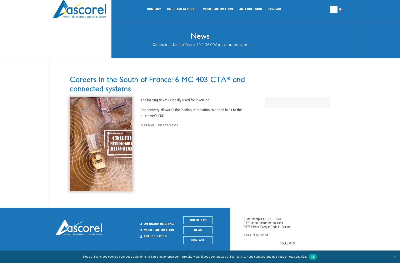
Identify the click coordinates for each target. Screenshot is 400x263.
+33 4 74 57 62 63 (256, 235)
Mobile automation (218, 9)
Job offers (198, 220)
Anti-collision (250, 9)
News (198, 230)
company (154, 9)
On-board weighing (181, 9)
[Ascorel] (80, 9)
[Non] (395, 257)
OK (313, 256)
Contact (275, 9)
